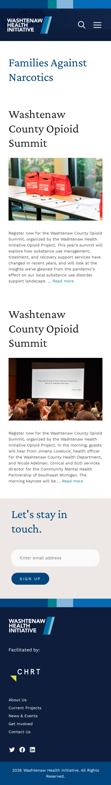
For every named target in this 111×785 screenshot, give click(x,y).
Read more (63, 281)
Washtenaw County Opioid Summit (44, 128)
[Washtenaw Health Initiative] (29, 25)
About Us (17, 700)
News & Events (23, 715)
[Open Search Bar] (81, 24)
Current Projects (25, 708)
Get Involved (21, 723)
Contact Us (19, 731)
